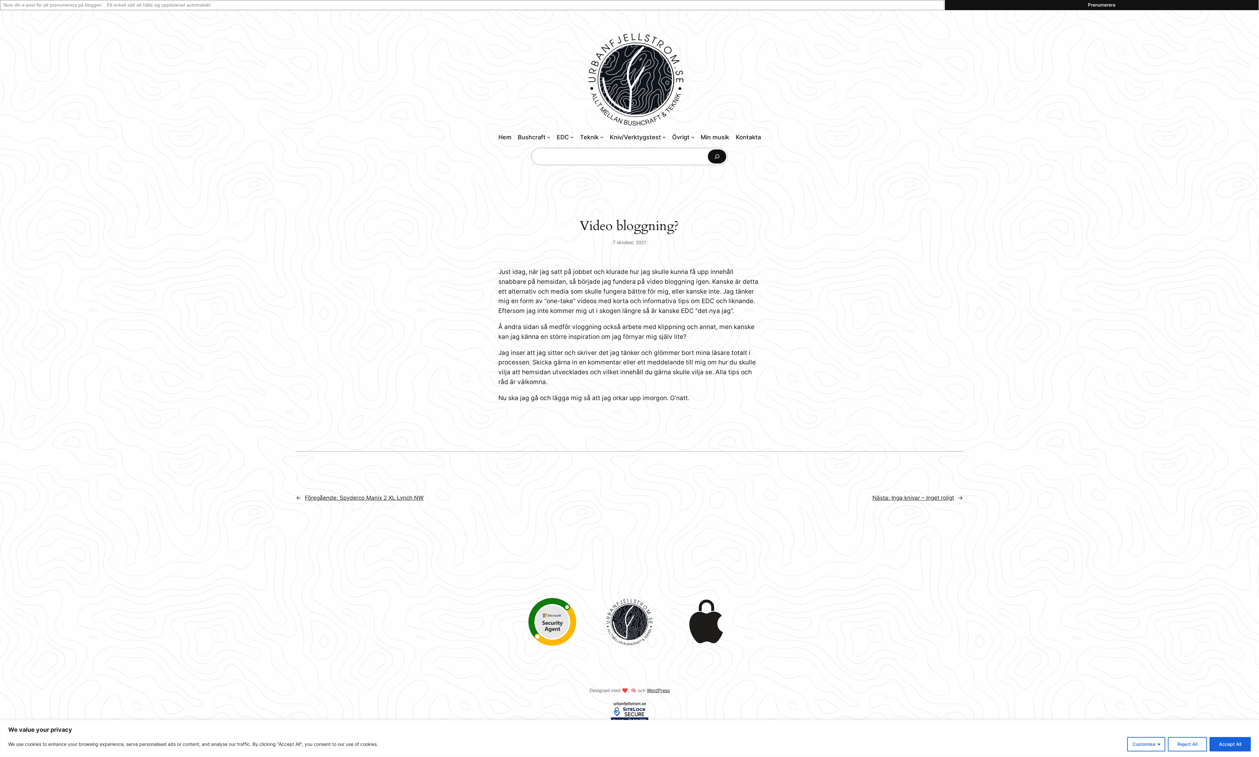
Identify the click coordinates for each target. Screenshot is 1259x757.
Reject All (1187, 744)
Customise (1143, 744)
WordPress (658, 690)
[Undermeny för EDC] (572, 137)
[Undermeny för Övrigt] (693, 137)
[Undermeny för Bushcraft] (548, 137)
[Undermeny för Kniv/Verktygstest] (664, 137)
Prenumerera (1101, 5)
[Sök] (717, 156)
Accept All (1230, 744)
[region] (629, 738)
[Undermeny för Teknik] (602, 137)
